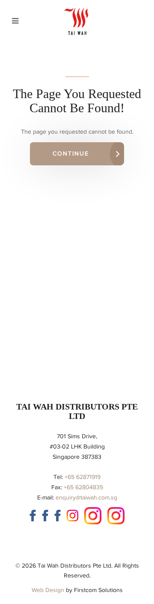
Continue (71, 153)
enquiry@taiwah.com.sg (86, 497)
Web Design (48, 590)
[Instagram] (72, 515)
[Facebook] (33, 515)
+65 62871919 (83, 477)
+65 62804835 (83, 487)
